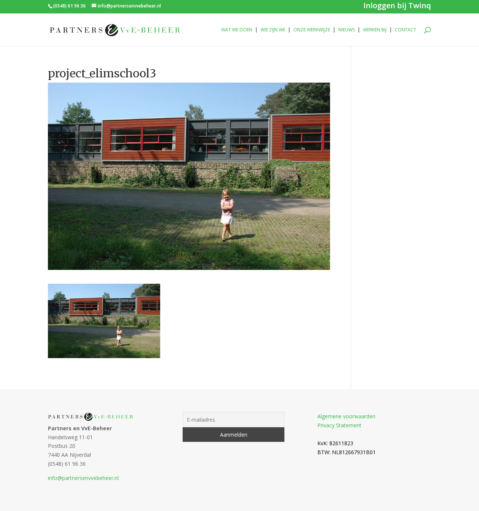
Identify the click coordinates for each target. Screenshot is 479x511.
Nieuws (346, 30)
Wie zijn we (272, 30)
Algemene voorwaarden (346, 416)
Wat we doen (236, 30)
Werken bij (375, 30)
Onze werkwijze (311, 30)
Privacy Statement (339, 425)
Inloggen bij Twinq (397, 6)
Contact (405, 30)
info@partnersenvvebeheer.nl (83, 477)
